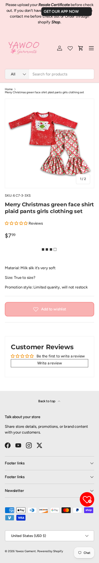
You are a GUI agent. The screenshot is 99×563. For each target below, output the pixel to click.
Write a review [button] (49, 363)
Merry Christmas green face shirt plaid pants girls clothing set (44, 92)
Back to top (47, 401)
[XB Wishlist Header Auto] (70, 48)
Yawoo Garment (25, 551)
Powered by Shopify (50, 551)
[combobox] (49, 74)
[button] (17, 223)
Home (8, 89)
